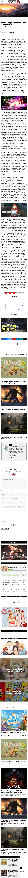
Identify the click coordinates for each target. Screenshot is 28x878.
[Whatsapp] (21, 339)
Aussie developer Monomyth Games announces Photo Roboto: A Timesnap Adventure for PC (12, 733)
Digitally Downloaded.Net (20, 871)
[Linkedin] (18, 339)
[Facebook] (3, 339)
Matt (5, 32)
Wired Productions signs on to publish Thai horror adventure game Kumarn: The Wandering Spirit (12, 791)
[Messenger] (6, 339)
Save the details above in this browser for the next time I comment (14, 506)
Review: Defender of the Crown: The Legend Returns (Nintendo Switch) (14, 438)
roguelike (13, 345)
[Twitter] (10, 339)
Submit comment (14, 511)
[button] (21, 868)
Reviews (13, 20)
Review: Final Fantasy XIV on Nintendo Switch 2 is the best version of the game (14, 410)
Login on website (5, 528)
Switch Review (20, 345)
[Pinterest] (14, 339)
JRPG (2, 20)
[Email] (25, 339)
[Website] (11, 458)
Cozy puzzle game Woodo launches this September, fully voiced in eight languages (13, 382)
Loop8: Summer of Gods (11, 343)
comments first (18, 471)
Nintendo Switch (7, 20)
